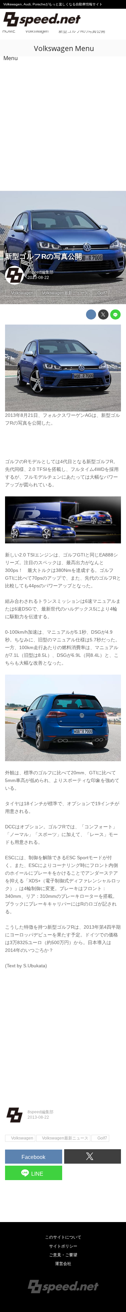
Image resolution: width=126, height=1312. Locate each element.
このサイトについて (63, 1237)
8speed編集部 (40, 272)
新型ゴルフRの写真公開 (43, 256)
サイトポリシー (63, 1246)
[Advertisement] (63, 124)
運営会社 (63, 1263)
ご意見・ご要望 (63, 1255)
